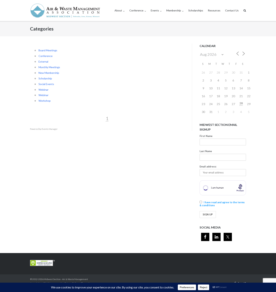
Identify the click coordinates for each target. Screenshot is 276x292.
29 (226, 72)
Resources (214, 10)
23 (203, 104)
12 (226, 88)
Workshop (44, 100)
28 (218, 72)
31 (241, 72)
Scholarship (45, 78)
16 (203, 96)
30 (233, 72)
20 (233, 96)
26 (203, 72)
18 (218, 96)
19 (226, 96)
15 (248, 88)
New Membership (48, 72)
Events (155, 10)
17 (211, 96)
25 (218, 104)
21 (241, 96)
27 (211, 72)
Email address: (208, 166)
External (43, 61)
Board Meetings (47, 50)
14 (241, 88)
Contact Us (232, 10)
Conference (136, 10)
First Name (206, 135)
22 (248, 96)
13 (233, 88)
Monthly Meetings (49, 67)
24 (211, 104)
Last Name (206, 151)
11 (218, 88)
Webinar (43, 89)
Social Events (46, 84)
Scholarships (195, 10)
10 (211, 88)
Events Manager (50, 129)
